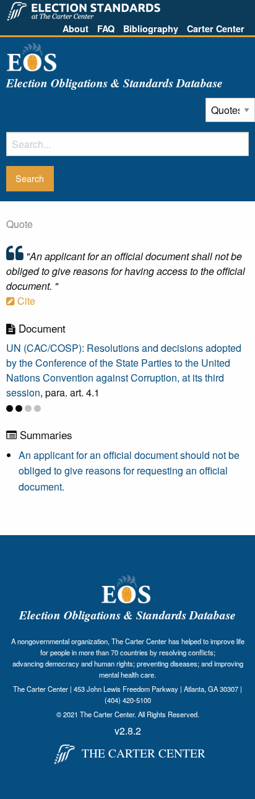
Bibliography (150, 28)
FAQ (106, 28)
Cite (25, 301)
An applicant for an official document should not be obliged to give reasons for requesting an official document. (129, 471)
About (76, 28)
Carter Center (215, 28)
